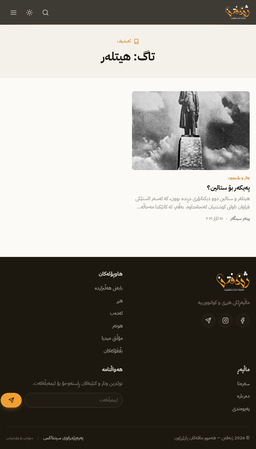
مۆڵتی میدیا (112, 338)
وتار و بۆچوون (239, 178)
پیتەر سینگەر (240, 218)
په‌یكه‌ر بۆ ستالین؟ (228, 187)
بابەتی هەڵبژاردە (109, 288)
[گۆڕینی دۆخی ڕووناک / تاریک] (30, 12)
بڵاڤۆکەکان (113, 350)
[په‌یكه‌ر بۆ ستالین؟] (191, 130)
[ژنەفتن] (236, 12)
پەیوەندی (241, 408)
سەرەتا (243, 383)
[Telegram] (208, 320)
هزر (120, 300)
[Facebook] (243, 320)
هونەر (117, 325)
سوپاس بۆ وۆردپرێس (19, 437)
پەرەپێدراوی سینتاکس (63, 437)
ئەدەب (116, 313)
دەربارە (243, 396)
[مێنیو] (13, 12)
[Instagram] (225, 320)
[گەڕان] (46, 12)
